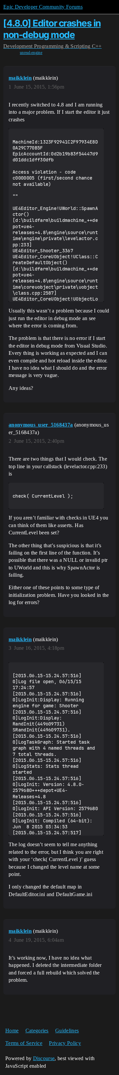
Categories (37, 1030)
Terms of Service (23, 1043)
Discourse (44, 1058)
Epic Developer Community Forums (43, 7)
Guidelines (67, 1030)
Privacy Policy (65, 1043)
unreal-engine (31, 52)
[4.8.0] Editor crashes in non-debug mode (52, 29)
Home (12, 1030)
